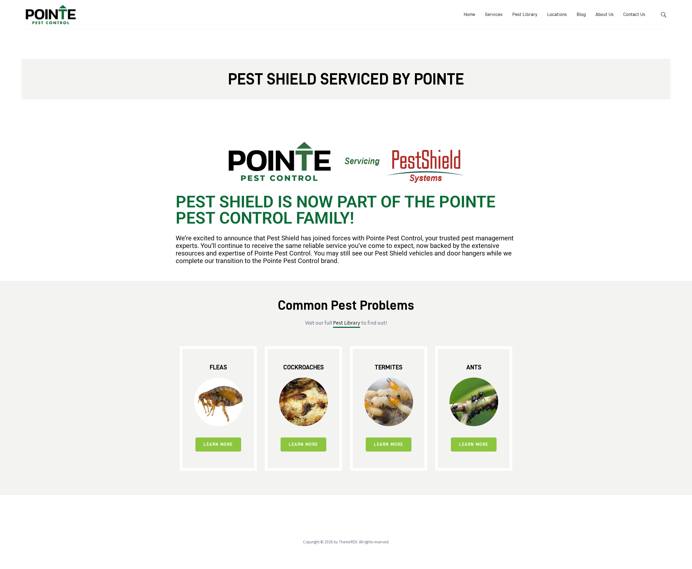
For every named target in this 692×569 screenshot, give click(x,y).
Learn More (218, 444)
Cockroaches (303, 367)
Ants (473, 367)
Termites (388, 367)
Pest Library (346, 322)
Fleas (218, 367)
